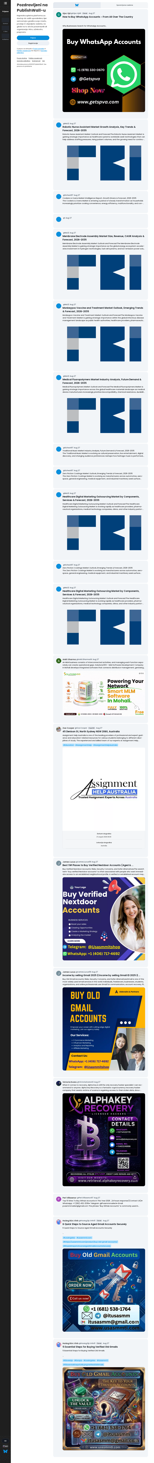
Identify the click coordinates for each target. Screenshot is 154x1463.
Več (43, 61)
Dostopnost (36, 61)
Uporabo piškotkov (23, 61)
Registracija (33, 43)
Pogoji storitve (22, 58)
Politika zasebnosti (35, 58)
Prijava (33, 38)
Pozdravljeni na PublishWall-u (32, 7)
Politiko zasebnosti (24, 51)
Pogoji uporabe (38, 49)
